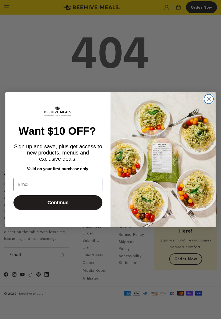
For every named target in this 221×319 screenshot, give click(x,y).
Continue (57, 202)
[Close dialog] (208, 99)
